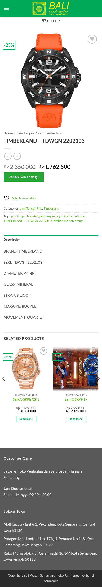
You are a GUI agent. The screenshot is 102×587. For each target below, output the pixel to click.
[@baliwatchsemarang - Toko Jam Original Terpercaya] (51, 8)
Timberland (53, 133)
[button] (6, 8)
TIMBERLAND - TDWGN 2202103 (28, 221)
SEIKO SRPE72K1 (26, 399)
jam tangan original (52, 216)
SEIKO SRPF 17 (76, 399)
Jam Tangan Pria (29, 133)
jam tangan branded (24, 216)
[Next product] (7, 156)
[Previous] (4, 388)
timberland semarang (68, 221)
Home (8, 133)
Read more (26, 418)
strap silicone (76, 216)
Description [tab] (12, 239)
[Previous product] (17, 156)
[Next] (98, 388)
